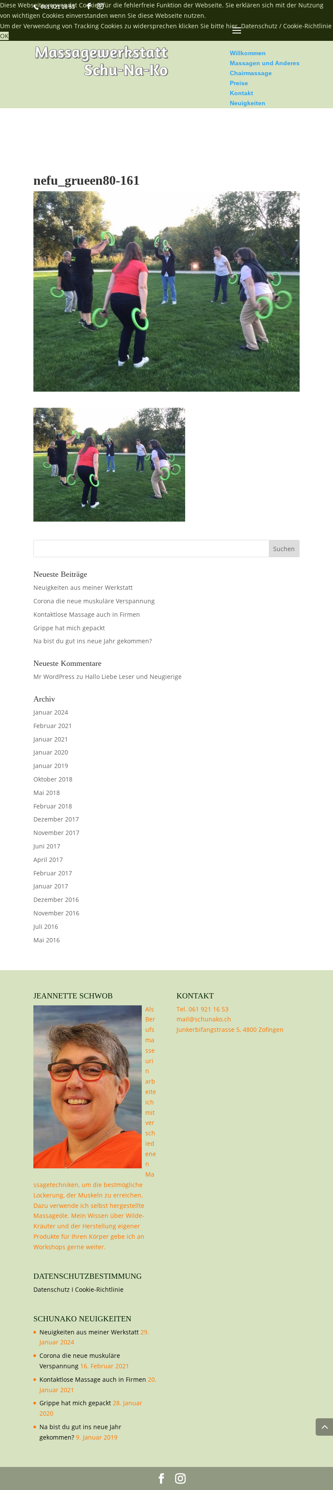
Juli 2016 (45, 926)
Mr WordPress (54, 676)
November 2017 (56, 832)
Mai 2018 (46, 792)
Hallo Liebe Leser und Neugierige (134, 676)
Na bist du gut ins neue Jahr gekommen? (92, 641)
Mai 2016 (46, 940)
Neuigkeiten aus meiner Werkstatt (83, 587)
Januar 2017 (50, 886)
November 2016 (56, 913)
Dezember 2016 (56, 899)
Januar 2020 (50, 752)
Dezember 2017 (56, 819)
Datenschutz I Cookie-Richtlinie (78, 1289)
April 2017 (48, 859)
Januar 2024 (50, 712)
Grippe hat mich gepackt (69, 628)
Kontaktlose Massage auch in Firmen (86, 614)
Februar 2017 (52, 873)
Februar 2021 (52, 726)
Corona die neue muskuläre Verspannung (94, 601)
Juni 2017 (46, 846)
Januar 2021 (50, 739)
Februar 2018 (52, 806)
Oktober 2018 (52, 779)
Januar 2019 (50, 766)
